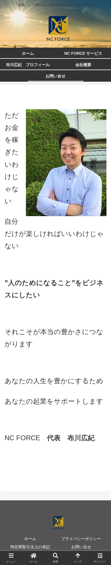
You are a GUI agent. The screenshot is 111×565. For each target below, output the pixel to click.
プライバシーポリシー (81, 538)
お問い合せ (81, 547)
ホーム (30, 538)
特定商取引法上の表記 (30, 547)
